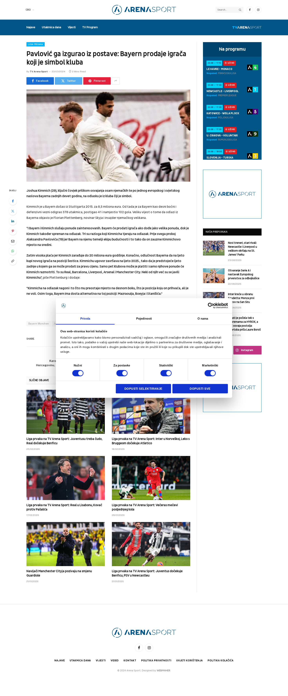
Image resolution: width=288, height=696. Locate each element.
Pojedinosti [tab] (144, 318)
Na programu (232, 49)
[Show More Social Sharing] (116, 81)
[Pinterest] (13, 231)
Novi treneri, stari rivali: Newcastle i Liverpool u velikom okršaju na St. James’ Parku (242, 248)
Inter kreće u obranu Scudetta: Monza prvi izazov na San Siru (241, 298)
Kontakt (130, 660)
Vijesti (72, 27)
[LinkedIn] (13, 221)
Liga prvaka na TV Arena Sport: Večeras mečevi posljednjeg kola (145, 507)
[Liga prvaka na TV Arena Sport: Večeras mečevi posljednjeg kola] (151, 478)
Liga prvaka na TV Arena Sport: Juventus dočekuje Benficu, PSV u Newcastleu (147, 573)
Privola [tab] (85, 318)
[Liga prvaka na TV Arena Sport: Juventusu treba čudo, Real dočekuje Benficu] (65, 412)
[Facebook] (13, 201)
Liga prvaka (35, 44)
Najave (30, 27)
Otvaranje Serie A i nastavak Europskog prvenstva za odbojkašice (243, 274)
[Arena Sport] (144, 10)
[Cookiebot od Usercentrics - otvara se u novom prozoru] (211, 306)
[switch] (122, 373)
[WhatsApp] (13, 251)
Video (115, 660)
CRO (28, 9)
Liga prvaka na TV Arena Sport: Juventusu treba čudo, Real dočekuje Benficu (64, 441)
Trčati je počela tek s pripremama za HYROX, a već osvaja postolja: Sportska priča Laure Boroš (244, 323)
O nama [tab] (202, 318)
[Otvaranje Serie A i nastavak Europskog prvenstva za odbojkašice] (214, 275)
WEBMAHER (163, 670)
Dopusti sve (200, 388)
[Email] (13, 241)
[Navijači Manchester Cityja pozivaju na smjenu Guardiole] (65, 544)
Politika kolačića (220, 660)
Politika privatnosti (156, 660)
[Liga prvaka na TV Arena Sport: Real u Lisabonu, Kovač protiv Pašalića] (65, 478)
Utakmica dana (51, 27)
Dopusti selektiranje (143, 388)
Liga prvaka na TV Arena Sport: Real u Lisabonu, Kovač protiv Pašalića (64, 507)
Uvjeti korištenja (189, 660)
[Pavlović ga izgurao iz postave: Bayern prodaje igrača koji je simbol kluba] (108, 136)
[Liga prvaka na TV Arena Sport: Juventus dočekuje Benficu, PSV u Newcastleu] (151, 544)
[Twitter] (13, 211)
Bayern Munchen (38, 323)
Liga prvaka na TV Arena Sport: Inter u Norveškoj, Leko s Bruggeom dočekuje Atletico (151, 441)
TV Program (90, 27)
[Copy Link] (13, 261)
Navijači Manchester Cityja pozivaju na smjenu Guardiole (59, 573)
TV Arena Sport (39, 71)
